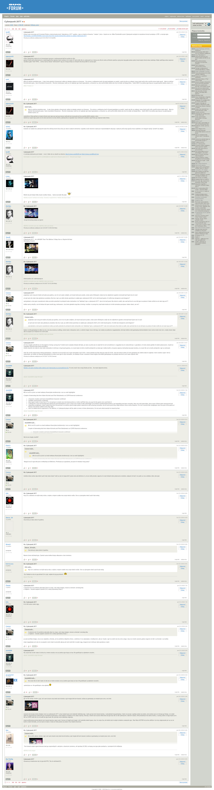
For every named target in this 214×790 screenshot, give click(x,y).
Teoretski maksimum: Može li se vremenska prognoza (202, 210)
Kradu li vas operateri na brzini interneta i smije (201, 109)
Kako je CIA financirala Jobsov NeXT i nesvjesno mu (202, 136)
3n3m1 (8, 126)
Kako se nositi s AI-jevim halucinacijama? (201, 155)
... (10, 29)
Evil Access (10, 564)
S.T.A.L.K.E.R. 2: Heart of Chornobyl (202, 192)
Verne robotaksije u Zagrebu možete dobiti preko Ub (202, 97)
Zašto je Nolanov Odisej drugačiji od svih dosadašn (202, 158)
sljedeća (24, 29)
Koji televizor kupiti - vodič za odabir (202, 161)
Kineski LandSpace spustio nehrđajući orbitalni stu (202, 175)
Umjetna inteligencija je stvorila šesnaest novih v (202, 195)
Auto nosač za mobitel (201, 177)
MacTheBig (9, 759)
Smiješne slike (199, 200)
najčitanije (188, 16)
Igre (17, 16)
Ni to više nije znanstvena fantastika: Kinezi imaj (202, 181)
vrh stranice (208, 786)
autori (202, 16)
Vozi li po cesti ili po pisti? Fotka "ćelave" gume (202, 216)
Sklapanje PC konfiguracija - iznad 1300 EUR (202, 114)
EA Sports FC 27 (199, 235)
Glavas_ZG (9, 517)
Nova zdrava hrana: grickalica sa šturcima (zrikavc (201, 62)
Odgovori (182, 34)
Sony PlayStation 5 (200, 55)
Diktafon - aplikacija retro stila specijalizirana (202, 239)
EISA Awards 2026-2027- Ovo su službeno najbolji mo (202, 52)
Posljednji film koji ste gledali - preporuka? (202, 213)
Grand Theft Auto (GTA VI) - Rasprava (202, 49)
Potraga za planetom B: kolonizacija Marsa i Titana (202, 69)
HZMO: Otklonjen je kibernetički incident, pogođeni (200, 243)
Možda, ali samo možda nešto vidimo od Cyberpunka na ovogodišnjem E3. (46, 368)
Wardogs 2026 (199, 95)
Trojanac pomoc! (199, 142)
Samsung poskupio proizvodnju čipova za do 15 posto (202, 132)
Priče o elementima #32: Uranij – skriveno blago (201, 189)
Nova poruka (183, 21)
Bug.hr (6, 16)
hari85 (8, 32)
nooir (7, 79)
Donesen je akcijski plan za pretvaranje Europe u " (202, 139)
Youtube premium (200, 112)
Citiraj (182, 36)
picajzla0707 (10, 675)
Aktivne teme (197, 46)
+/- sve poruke (162, 28)
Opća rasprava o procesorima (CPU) (200, 66)
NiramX (8, 544)
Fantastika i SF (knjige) (201, 170)
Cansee (8, 293)
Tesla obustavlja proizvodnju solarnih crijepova (202, 73)
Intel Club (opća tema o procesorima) (201, 149)
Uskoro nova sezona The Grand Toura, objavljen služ (202, 205)
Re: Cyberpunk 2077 (30, 103)
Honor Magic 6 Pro (200, 128)
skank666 (9, 366)
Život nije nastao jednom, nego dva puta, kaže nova (202, 202)
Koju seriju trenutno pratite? (202, 227)
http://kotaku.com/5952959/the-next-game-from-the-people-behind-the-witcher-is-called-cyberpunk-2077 (55, 36)
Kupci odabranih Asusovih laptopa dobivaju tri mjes (202, 233)
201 (16, 29)
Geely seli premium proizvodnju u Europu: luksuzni (201, 118)
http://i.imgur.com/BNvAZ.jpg (90, 154)
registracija (173, 16)
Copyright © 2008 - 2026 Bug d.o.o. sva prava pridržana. (107, 789)
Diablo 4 (197, 237)
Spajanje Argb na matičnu (202, 179)
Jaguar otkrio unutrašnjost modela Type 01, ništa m (202, 167)
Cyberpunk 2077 (29, 32)
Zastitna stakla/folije (200, 208)
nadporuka (184, 122)
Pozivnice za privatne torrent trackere (201, 198)
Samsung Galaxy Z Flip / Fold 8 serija (202, 79)
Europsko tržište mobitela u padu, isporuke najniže (202, 146)
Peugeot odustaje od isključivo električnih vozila (202, 103)
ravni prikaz (172, 28)
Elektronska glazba (200, 165)
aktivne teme (180, 16)
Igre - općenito (24, 16)
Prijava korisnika (198, 31)
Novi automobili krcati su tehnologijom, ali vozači (201, 152)
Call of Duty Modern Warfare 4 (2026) (203, 106)
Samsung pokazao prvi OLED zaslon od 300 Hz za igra (202, 58)
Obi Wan (8, 206)
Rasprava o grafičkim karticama (201, 76)
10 (26, 692)
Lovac (8, 176)
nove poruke (195, 16)
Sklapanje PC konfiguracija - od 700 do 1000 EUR (202, 100)
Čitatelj (8, 585)
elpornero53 (10, 56)
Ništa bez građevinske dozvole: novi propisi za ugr (202, 85)
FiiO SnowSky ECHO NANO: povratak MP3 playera (201, 92)
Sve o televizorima (200, 143)
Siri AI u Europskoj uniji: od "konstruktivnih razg (202, 222)
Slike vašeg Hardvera (201, 163)
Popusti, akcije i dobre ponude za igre (201, 219)
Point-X (8, 445)
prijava (166, 16)
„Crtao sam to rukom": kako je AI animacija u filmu (202, 225)
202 (19, 29)
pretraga (207, 16)
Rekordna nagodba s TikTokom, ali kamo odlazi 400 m (202, 185)
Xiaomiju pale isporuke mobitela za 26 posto (201, 230)
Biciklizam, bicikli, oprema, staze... (202, 126)
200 (13, 29)
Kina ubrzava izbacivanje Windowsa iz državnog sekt (202, 88)
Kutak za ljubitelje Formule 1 (202, 71)
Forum (12, 16)
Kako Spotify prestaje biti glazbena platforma (201, 172)
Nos (7, 730)
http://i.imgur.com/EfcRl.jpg (73, 154)
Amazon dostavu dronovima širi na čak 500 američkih (202, 82)
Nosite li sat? (198, 121)
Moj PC (8, 52)
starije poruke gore (183, 28)
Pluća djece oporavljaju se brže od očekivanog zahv (202, 123)
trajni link (184, 52)
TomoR (8, 237)
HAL (7, 493)
